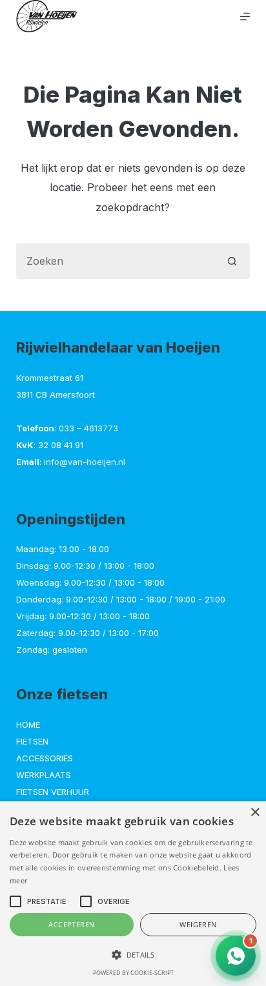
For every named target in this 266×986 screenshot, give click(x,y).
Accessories (44, 758)
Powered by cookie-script (133, 973)
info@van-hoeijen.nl (84, 462)
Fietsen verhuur (52, 791)
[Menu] (245, 16)
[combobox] (116, 261)
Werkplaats (43, 775)
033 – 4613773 (88, 428)
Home (28, 724)
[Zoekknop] (231, 260)
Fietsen (32, 741)
